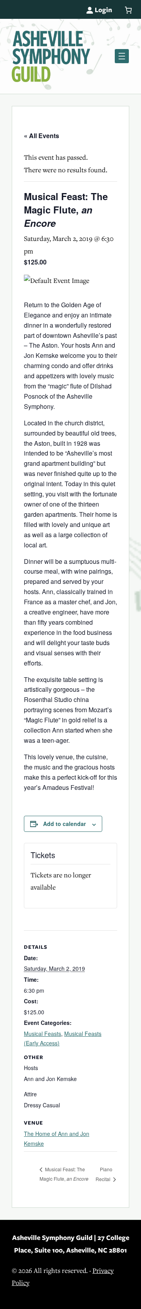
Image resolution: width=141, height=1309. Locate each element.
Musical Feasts (42, 1033)
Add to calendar (64, 824)
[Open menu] (121, 56)
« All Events (41, 135)
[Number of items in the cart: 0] (128, 10)
